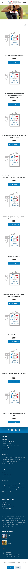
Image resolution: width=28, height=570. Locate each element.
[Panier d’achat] (25, 2)
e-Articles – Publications (8, 441)
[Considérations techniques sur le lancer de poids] (14, 398)
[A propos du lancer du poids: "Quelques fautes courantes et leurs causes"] (14, 357)
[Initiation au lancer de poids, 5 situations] (14, 40)
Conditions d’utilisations (8, 506)
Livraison (4, 502)
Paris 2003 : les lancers (14, 334)
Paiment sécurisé (6, 504)
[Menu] (2, 2)
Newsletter (5, 450)
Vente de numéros (6, 443)
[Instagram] (12, 430)
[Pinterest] (16, 430)
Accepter (10, 567)
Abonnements (5, 439)
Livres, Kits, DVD (6, 447)
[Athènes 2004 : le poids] (14, 241)
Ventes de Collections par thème (10, 445)
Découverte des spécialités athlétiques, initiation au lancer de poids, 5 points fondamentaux (14, 95)
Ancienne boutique (6, 476)
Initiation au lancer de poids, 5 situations (14, 55)
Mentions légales (6, 508)
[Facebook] (8, 430)
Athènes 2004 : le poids (14, 256)
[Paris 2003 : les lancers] (14, 319)
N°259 (9, 535)
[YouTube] (19, 430)
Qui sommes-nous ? (7, 474)
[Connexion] (24, 2)
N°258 (9, 541)
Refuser (18, 567)
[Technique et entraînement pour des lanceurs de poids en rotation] (14, 120)
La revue (4, 472)
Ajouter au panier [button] (14, 62)
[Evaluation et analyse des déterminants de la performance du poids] (14, 200)
